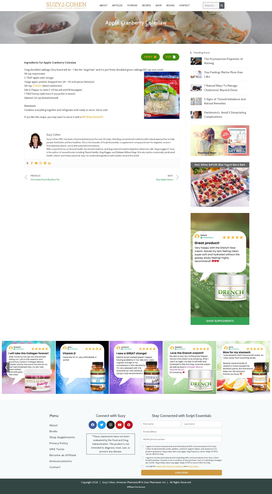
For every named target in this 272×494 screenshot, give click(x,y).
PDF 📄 (171, 56)
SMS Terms (57, 449)
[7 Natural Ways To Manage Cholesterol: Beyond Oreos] (196, 88)
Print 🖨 (150, 56)
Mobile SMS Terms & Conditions (169, 466)
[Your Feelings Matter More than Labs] (196, 74)
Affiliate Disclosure (136, 487)
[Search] (221, 5)
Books (170, 5)
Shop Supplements (62, 437)
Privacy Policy (58, 443)
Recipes (146, 5)
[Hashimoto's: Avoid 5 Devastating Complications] (196, 115)
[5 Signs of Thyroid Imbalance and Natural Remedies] (196, 101)
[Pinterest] (45, 163)
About (104, 5)
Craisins (37, 85)
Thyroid (132, 5)
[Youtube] (36, 163)
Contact (184, 5)
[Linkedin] (49, 163)
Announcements (60, 461)
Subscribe (181, 472)
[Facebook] (31, 163)
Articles (117, 5)
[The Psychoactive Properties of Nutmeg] (196, 61)
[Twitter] (27, 163)
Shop (159, 5)
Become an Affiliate (62, 455)
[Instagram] (40, 163)
